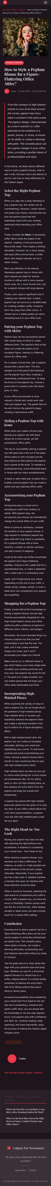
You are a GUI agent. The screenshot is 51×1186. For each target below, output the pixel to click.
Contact (32, 1170)
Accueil (6, 10)
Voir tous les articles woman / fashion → (24, 1072)
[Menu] (45, 2)
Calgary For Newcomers (28, 1148)
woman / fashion (18, 10)
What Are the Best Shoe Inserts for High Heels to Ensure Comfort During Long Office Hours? (25, 1121)
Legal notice (20, 1170)
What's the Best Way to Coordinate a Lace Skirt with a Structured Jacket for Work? (25, 1110)
